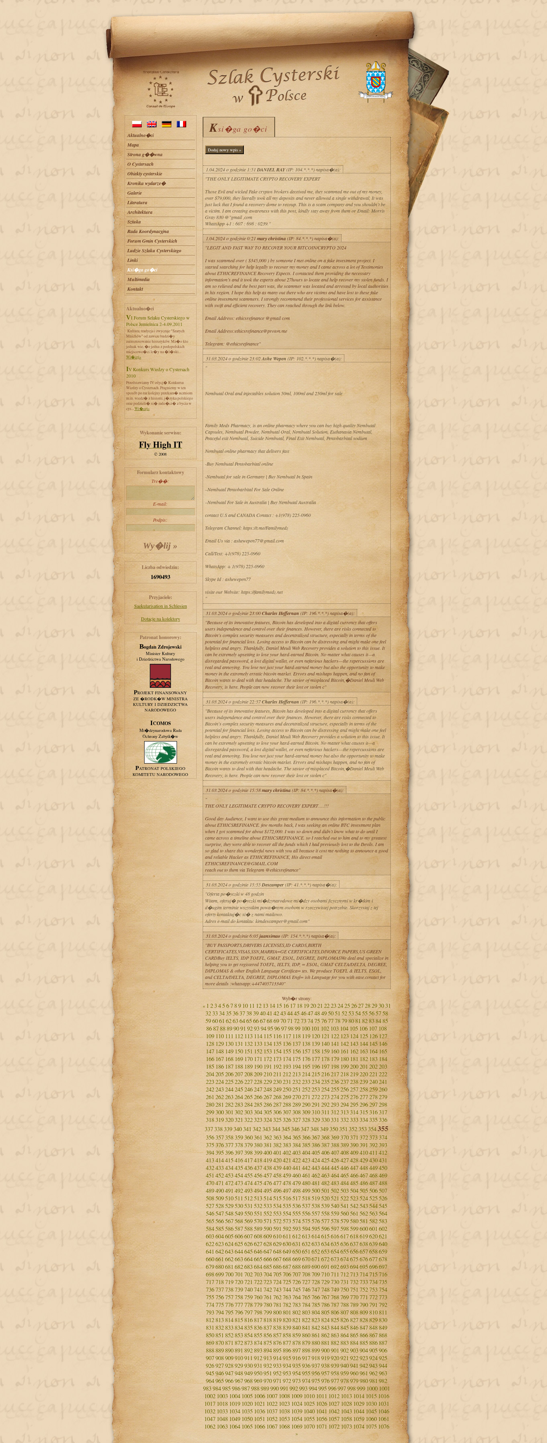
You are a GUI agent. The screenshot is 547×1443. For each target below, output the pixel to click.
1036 (259, 1411)
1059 (358, 1419)
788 (344, 1304)
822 (306, 1320)
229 (267, 1081)
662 (229, 1259)
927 (219, 1365)
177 (316, 1059)
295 (354, 1104)
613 (306, 1236)
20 (313, 1005)
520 (325, 1198)
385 (306, 1145)
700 (229, 1274)
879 (306, 1343)
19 (306, 1005)
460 (296, 1175)
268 (277, 1097)
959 (344, 1373)
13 (265, 1005)
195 (306, 1066)
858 (287, 1335)
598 (344, 1228)
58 (385, 1013)
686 (277, 1266)
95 (270, 1028)
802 (296, 1312)
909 (229, 1358)
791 (373, 1304)
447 (354, 1168)
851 (219, 1335)
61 (222, 1021)
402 (287, 1152)
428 (354, 1160)
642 (219, 1251)
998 (351, 1388)
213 (296, 1074)
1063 (222, 1426)
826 (344, 1320)
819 (277, 1320)
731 (344, 1282)
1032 (209, 1411)
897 (296, 1350)
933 (277, 1365)
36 (235, 1013)
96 (277, 1028)
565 (210, 1221)
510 (229, 1198)
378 (239, 1145)
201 (364, 1066)
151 (248, 1051)
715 (373, 1274)
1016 (383, 1396)
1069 (296, 1426)
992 (294, 1388)
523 (354, 1198)
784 (306, 1304)
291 (316, 1104)
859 (296, 1335)
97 (284, 1028)
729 (325, 1282)
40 (262, 1013)
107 (373, 1028)
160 (335, 1051)
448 (364, 1168)
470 (210, 1183)
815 (239, 1320)
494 (258, 1190)
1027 (334, 1403)
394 (210, 1152)
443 (316, 1168)
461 (306, 1175)
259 (373, 1089)
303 (248, 1112)
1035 (247, 1411)
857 (277, 1335)
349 (324, 1129)
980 (364, 1381)
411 (373, 1152)
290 (306, 1104)
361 (258, 1137)
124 (354, 1036)
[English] (152, 125)
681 (229, 1266)
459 (287, 1175)
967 (239, 1381)
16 (286, 1005)
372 (364, 1137)
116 (277, 1036)
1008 (284, 1396)
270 (296, 1097)
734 (373, 1282)
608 (258, 1236)
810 (373, 1312)
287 (277, 1104)
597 (335, 1228)
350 (334, 1129)
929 (239, 1365)
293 (335, 1104)
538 (316, 1206)
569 (248, 1221)
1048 (222, 1419)
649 (287, 1251)
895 (277, 1350)
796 (239, 1312)
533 (267, 1206)
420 (277, 1160)
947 (229, 1373)
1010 (309, 1396)
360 (248, 1137)
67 (262, 1021)
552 (267, 1213)
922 (354, 1358)
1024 (296, 1403)
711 (335, 1274)
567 (229, 1221)
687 (287, 1266)
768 (335, 1297)
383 (287, 1145)
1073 (346, 1426)
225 (229, 1081)
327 (296, 1119)
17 (293, 1005)
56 (371, 1013)
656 (354, 1251)
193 (287, 1066)
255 (335, 1089)
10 (245, 1005)
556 (306, 1213)
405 (316, 1152)
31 (388, 1005)
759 (248, 1297)
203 (383, 1066)
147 (210, 1051)
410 (364, 1152)
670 (306, 1259)
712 (344, 1274)
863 (335, 1335)
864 (344, 1335)
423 (306, 1160)
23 (333, 1005)
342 (257, 1129)
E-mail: (160, 503)
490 (219, 1190)
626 (248, 1244)
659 (383, 1251)
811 (383, 1312)
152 (258, 1051)
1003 (222, 1396)
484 (344, 1183)
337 (209, 1129)
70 (283, 1021)
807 (344, 1312)
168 (229, 1059)
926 (210, 1365)
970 (267, 1381)
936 (306, 1365)
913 (267, 1358)
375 (210, 1145)
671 (316, 1259)
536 (296, 1206)
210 (267, 1074)
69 (276, 1021)
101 (315, 1028)
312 (335, 1112)
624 (229, 1244)
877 (287, 1343)
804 (316, 1312)
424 (316, 1160)
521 (335, 1198)
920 (335, 1358)
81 (358, 1021)
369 (335, 1137)
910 (239, 1358)
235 (325, 1081)
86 (209, 1028)
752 (364, 1289)
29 (374, 1005)
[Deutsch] (166, 125)
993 (303, 1388)
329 (316, 1119)
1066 (259, 1426)
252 (306, 1089)
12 (258, 1005)
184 (383, 1059)
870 (219, 1343)
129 (219, 1043)
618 (354, 1236)
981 (373, 1381)
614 (316, 1236)
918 (316, 1358)
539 (325, 1206)
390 (354, 1145)
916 (296, 1358)
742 (267, 1289)
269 (287, 1097)
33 (215, 1013)
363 (277, 1137)
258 (364, 1089)
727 (306, 1282)
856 (267, 1335)
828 (364, 1320)
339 (228, 1129)
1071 (321, 1426)
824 (325, 1320)
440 (287, 1168)
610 (277, 1236)
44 (290, 1013)
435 (239, 1168)
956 (316, 1373)
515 (277, 1198)
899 (316, 1350)
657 (364, 1251)
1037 (272, 1411)
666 (267, 1259)
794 (219, 1312)
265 (248, 1097)
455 (248, 1175)
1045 (371, 1411)
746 (306, 1289)
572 (277, 1221)
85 (385, 1021)
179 (335, 1059)
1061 (383, 1419)
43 (283, 1013)
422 (296, 1160)
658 (373, 1251)
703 (258, 1274)
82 (365, 1021)
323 (258, 1119)
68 (269, 1021)
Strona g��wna (145, 154)
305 (267, 1112)
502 (335, 1190)
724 (277, 1282)
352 (353, 1129)
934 (287, 1365)
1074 (358, 1426)
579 (344, 1221)
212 (287, 1074)
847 (364, 1327)
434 (229, 1168)
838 (277, 1327)
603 (210, 1236)
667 (277, 1259)
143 (354, 1043)
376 (219, 1145)
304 (258, 1112)
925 (383, 1358)
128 (210, 1043)
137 (296, 1043)
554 (287, 1213)
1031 (383, 1403)
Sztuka (134, 221)
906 (383, 1350)
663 (239, 1259)
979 (354, 1381)
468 (373, 1175)
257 (354, 1089)
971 (277, 1381)
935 (296, 1365)
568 (239, 1221)
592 (287, 1228)
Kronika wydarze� (146, 183)
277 (364, 1097)
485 (354, 1183)
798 (258, 1312)
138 (306, 1043)
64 (242, 1021)
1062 (209, 1426)
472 (229, 1183)
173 (277, 1059)
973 (296, 1381)
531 (248, 1206)
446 (344, 1168)
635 (335, 1244)
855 (258, 1335)
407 (335, 1152)
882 (335, 1343)
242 (210, 1089)
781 (277, 1304)
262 (219, 1097)
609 (267, 1236)
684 (258, 1266)
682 (239, 1266)
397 (239, 1152)
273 (325, 1097)
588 (248, 1228)
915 (287, 1358)
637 (354, 1244)
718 (219, 1282)
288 (287, 1104)
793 (210, 1312)
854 (248, 1335)
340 (237, 1129)
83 (371, 1021)
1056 (321, 1419)
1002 (209, 1396)
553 (277, 1213)
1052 (272, 1419)
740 (248, 1289)
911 (248, 1358)
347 (305, 1129)
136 (287, 1043)
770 (354, 1297)
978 (344, 1381)
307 (287, 1112)
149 (229, 1051)
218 (344, 1074)
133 (258, 1043)
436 (248, 1168)
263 (229, 1097)
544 (373, 1206)
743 (277, 1289)
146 (383, 1043)
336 (383, 1119)
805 (325, 1312)
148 (219, 1051)
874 (258, 1343)
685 (267, 1266)
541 (344, 1206)
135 (277, 1043)
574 (296, 1221)
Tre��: (160, 481)
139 (316, 1043)
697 (383, 1266)
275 (344, 1097)
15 (279, 1005)
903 (354, 1350)
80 (351, 1021)
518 (306, 1198)
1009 (296, 1396)
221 (373, 1074)
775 (219, 1304)
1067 (272, 1426)
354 (372, 1129)
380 (258, 1145)
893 (258, 1350)
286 (267, 1104)
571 (267, 1221)
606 (239, 1236)
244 (229, 1089)
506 (373, 1190)
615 (325, 1236)
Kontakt (135, 288)
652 (316, 1251)
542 (354, 1206)
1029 (358, 1403)
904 (364, 1350)
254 (325, 1089)
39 (256, 1013)
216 (325, 1074)
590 (267, 1228)
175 (296, 1059)
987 (245, 1388)
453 (229, 1175)
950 (258, 1373)
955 (306, 1373)
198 (335, 1066)
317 (383, 1112)
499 (306, 1190)
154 (277, 1051)
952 (277, 1373)
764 (296, 1297)
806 (335, 1312)
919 (325, 1358)
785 (316, 1304)
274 (335, 1097)
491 (229, 1190)
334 (364, 1119)
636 (344, 1244)
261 (210, 1097)
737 (219, 1289)
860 (306, 1335)
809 (364, 1312)
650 (296, 1251)
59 (208, 1021)
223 (210, 1081)
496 (277, 1190)
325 (277, 1119)
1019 (234, 1403)
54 (358, 1013)
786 (325, 1304)
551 (258, 1213)
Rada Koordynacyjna (148, 231)
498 (296, 1190)
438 (267, 1168)
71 (290, 1021)
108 (382, 1028)
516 (287, 1198)
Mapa (133, 144)
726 (296, 1282)
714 (364, 1274)
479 (296, 1183)
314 (354, 1112)
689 (306, 1266)
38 (249, 1013)
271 (306, 1097)
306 (277, 1112)
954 (296, 1373)
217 (335, 1074)
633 (316, 1244)
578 (335, 1221)
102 (325, 1028)
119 (306, 1036)
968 (248, 1381)
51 (337, 1013)
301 (229, 1112)
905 (373, 1350)
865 (354, 1335)
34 (222, 1013)
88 (222, 1028)
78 (337, 1021)
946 (219, 1373)
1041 (321, 1411)
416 (239, 1160)
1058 (346, 1419)
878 (296, 1343)
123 (344, 1036)
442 (306, 1168)
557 (316, 1213)
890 (229, 1350)
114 (258, 1036)
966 (229, 1381)
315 (364, 1112)
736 (210, 1289)
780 (267, 1304)
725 (287, 1282)
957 (325, 1373)
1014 (358, 1396)
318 (210, 1119)
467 (364, 1175)
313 (344, 1112)
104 (344, 1028)
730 (335, 1282)
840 (296, 1327)
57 (378, 1013)
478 (287, 1183)
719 (229, 1282)
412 (383, 1152)
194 (296, 1066)
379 (248, 1145)
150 (239, 1051)
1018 (222, 1403)
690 (316, 1266)
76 (324, 1021)
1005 (247, 1396)
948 (239, 1373)
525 (373, 1198)
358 (229, 1137)
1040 (309, 1411)
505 (364, 1190)
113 (248, 1036)
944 (383, 1365)
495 (267, 1190)
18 (299, 1005)
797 (248, 1312)
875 (267, 1343)
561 (354, 1213)
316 (373, 1112)
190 (258, 1066)
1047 (209, 1419)
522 (344, 1198)
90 (236, 1028)
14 (272, 1005)
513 (258, 1198)
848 (373, 1327)
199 (344, 1066)
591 (277, 1228)
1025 (309, 1403)
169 (239, 1059)
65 (249, 1021)
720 (239, 1282)
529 (229, 1206)
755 (210, 1297)
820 (287, 1320)
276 (354, 1097)
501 (325, 1190)
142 (344, 1043)
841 (306, 1327)
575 (306, 1221)
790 (364, 1304)
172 (267, 1059)
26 (354, 1005)
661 (219, 1259)
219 (354, 1074)
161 (344, 1051)
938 (325, 1365)
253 (316, 1089)
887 (383, 1343)
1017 (209, 1403)
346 (295, 1129)
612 (296, 1236)
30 (381, 1005)
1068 (284, 1426)
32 (208, 1013)
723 (267, 1282)
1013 (346, 1396)
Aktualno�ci (140, 135)
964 (210, 1381)
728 (316, 1282)
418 (258, 1160)
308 (296, 1112)
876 (277, 1343)
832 (219, 1327)
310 (316, 1112)
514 (267, 1198)
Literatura (137, 202)
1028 (346, 1403)
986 (236, 1388)
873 (248, 1343)
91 (243, 1028)
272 (316, 1097)
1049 (234, 1419)
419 (267, 1160)
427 (344, 1160)
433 (219, 1168)
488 (383, 1183)
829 (373, 1320)
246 (248, 1089)
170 (248, 1059)
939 (335, 1365)
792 (383, 1304)
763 (287, 1297)
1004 (234, 1396)
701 (239, 1274)
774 (210, 1304)
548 (229, 1213)
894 (267, 1350)
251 (296, 1089)
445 (335, 1168)
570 (258, 1221)
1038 (284, 1411)
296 (364, 1104)
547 (219, 1213)
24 (340, 1005)
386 (316, 1145)
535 (287, 1206)
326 (287, 1119)
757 (229, 1297)
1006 (259, 1396)
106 (363, 1028)
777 (239, 1304)
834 (239, 1327)
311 (325, 1112)
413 (210, 1160)
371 (354, 1137)
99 (297, 1028)
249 (277, 1089)
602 (383, 1228)
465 (344, 1175)
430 (373, 1160)
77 (331, 1021)
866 (364, 1335)
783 (296, 1304)
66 (256, 1021)
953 (287, 1373)
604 (219, 1236)
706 (287, 1274)
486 (364, 1183)
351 (343, 1129)
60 (215, 1021)
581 (364, 1221)
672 (325, 1259)
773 (383, 1297)
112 (239, 1036)
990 (274, 1388)
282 (229, 1104)
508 (210, 1198)
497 (287, 1190)
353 (362, 1129)
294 (344, 1104)
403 (296, 1152)
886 (373, 1343)
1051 (259, 1419)
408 (344, 1152)
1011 (321, 1396)
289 (296, 1104)
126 (373, 1036)
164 (373, 1051)
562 (364, 1213)
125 (364, 1036)
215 (316, 1074)
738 (229, 1289)
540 (335, 1206)
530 (239, 1206)
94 (263, 1028)
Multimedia (138, 279)
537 (306, 1206)
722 (258, 1282)
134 (267, 1043)
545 (383, 1206)
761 (267, 1297)
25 (347, 1005)
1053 (284, 1419)
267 (267, 1097)
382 (277, 1145)
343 (266, 1129)
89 (229, 1028)
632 (306, 1244)
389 (344, 1145)
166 (210, 1059)
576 (316, 1221)
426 (335, 1160)
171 (258, 1059)
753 (373, 1289)
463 (325, 1175)
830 (383, 1320)
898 (306, 1350)
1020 (247, 1403)
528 (219, 1206)
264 (239, 1097)
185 (210, 1066)
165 (383, 1051)
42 (276, 1013)
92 (250, 1028)
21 (320, 1005)
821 (296, 1320)
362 (267, 1137)
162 (354, 1051)
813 (219, 1320)
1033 (222, 1411)
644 (239, 1251)
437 (258, 1168)
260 (383, 1089)
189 (248, 1066)
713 (354, 1274)
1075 (371, 1426)
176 (306, 1059)
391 (364, 1145)
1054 (296, 1419)
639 (373, 1244)
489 (210, 1190)
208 (248, 1074)
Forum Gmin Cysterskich (152, 240)
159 (325, 1051)
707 (296, 1274)
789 (354, 1304)
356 (210, 1137)
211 (277, 1074)
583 (383, 1221)
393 (383, 1145)
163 (364, 1051)
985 (226, 1388)
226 (239, 1081)
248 (267, 1089)
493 (248, 1190)
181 (354, 1059)
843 (325, 1327)
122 (335, 1036)
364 (287, 1137)
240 (373, 1081)
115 (267, 1036)
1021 (259, 1403)
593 (296, 1228)
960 (354, 1373)
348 (314, 1129)
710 (325, 1274)
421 (287, 1160)
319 (219, 1119)
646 (258, 1251)
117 (287, 1036)
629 (277, 1244)
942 (364, 1365)
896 (287, 1350)
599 (354, 1228)
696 (373, 1266)
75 (317, 1021)
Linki (132, 260)
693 (344, 1266)
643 (229, 1251)
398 (248, 1152)
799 (267, 1312)
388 (335, 1145)
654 (335, 1251)
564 (383, 1213)
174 (287, 1059)
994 (313, 1388)
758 (239, 1297)
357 (219, 1137)
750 (344, 1289)
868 (383, 1335)
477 (277, 1183)
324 (267, 1119)
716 (383, 1274)
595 (316, 1228)
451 (210, 1175)
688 (296, 1266)
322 (248, 1119)
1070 (309, 1426)
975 (316, 1381)
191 (267, 1066)
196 (316, 1066)
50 (331, 1013)
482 (325, 1183)
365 (296, 1137)
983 (207, 1388)
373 (373, 1137)
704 (267, 1274)
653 (325, 1251)
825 (335, 1320)
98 (291, 1028)
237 (344, 1081)
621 (383, 1236)
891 (239, 1350)
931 (258, 1365)
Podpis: (160, 520)
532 (258, 1206)
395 (219, 1152)
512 (248, 1198)
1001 (384, 1388)
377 (229, 1145)
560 (344, 1213)
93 (256, 1028)
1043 (346, 1411)
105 (354, 1028)
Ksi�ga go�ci (142, 269)
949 (248, 1373)
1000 (372, 1388)
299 (210, 1112)
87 (216, 1028)
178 (325, 1059)
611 (287, 1236)
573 (287, 1221)
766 (316, 1297)
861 (316, 1335)
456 (258, 1175)
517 (296, 1198)
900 (325, 1350)
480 (306, 1183)
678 (383, 1259)
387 (325, 1145)
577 (325, 1221)
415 (229, 1160)
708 (306, 1274)
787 (335, 1304)
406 (325, 1152)
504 (354, 1190)
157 (306, 1051)
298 (383, 1104)
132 (248, 1043)
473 (239, 1183)
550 (248, 1213)
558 (325, 1213)
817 (258, 1320)
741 (258, 1289)
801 (287, 1312)
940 (344, 1365)
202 (373, 1066)
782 (287, 1304)
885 (364, 1343)
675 (354, 1259)
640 (383, 1244)
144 (364, 1043)
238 (354, 1081)
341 (247, 1129)
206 (229, 1074)
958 (335, 1373)
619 (364, 1236)
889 (219, 1350)
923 (364, 1358)
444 (325, 1168)
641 (210, 1251)
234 (316, 1081)
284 (248, 1104)
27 (361, 1005)
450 (383, 1168)
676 (364, 1259)
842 (316, 1327)
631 (296, 1244)
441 (296, 1168)
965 (219, 1381)
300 (219, 1112)
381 (267, 1145)
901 (335, 1350)
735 (383, 1282)
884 (354, 1343)
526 (383, 1198)
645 (248, 1251)
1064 (234, 1426)
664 (248, 1259)
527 (210, 1206)
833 (229, 1327)
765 (306, 1297)
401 (277, 1152)
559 (335, 1213)
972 (287, 1381)
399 (258, 1152)
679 (210, 1266)
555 (296, 1213)
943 (373, 1365)
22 (327, 1005)
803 (306, 1312)
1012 (334, 1396)
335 (373, 1119)
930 (248, 1365)
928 (229, 1365)
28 (367, 1005)
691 (325, 1266)
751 (354, 1289)
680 (219, 1266)
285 (258, 1104)
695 (364, 1266)
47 (310, 1013)
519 (316, 1198)
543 (364, 1206)
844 (335, 1327)
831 (210, 1327)
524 (364, 1198)
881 (325, 1343)
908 (219, 1358)
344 (276, 1129)
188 (239, 1066)
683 (248, 1266)
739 (239, 1289)
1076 (383, 1426)
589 (258, 1228)
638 (364, 1244)
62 (228, 1021)
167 (219, 1059)
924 (373, 1358)
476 (267, 1183)
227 (248, 1081)
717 (210, 1282)
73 (303, 1021)
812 (210, 1320)
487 (373, 1183)
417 (248, 1160)
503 (344, 1190)
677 (373, 1259)
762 (277, 1297)
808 (354, 1312)
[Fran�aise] (181, 125)
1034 (234, 1411)
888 (210, 1350)
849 (383, 1327)
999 (361, 1388)
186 (219, 1066)
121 (325, 1036)
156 (296, 1051)
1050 (247, 1419)
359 (239, 1137)
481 (316, 1183)
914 (277, 1358)
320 (229, 1119)
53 (351, 1013)
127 (383, 1036)
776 (229, 1304)
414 (219, 1160)
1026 (321, 1403)
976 (325, 1381)
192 (277, 1066)
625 (239, 1244)
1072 (334, 1426)
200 (354, 1066)
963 (383, 1373)
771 (364, 1297)
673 (335, 1259)
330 (325, 1119)
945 (210, 1373)
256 (344, 1089)
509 (219, 1198)
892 (248, 1350)
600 (364, 1228)
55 (365, 1013)
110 (219, 1036)
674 (344, 1259)
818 (267, 1320)
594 (306, 1228)
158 (316, 1051)
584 (210, 1228)
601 (373, 1228)
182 (364, 1059)
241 (383, 1081)
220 (364, 1074)
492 (239, 1190)
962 (373, 1373)
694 (354, 1266)
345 (286, 1129)
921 (344, 1358)
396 (229, 1152)
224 (219, 1081)
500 (316, 1190)
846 (354, 1327)
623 (219, 1244)
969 (258, 1381)
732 (354, 1282)
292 (325, 1104)
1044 (358, 1411)
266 (258, 1097)
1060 (371, 1419)
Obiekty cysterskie (144, 173)
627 (258, 1244)
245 (239, 1089)
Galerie (134, 192)
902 (344, 1350)
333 (354, 1119)
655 (344, 1251)
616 (335, 1236)
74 (310, 1021)
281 (219, 1104)
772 (373, 1297)
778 (248, 1304)
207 (239, 1074)
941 (354, 1365)
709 (316, 1274)
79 (344, 1021)
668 (287, 1259)
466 (354, 1175)
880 (316, 1343)
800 (277, 1312)
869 (210, 1343)
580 (354, 1221)
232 (296, 1081)
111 (229, 1036)
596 (325, 1228)
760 (258, 1297)
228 (258, 1081)
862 (325, 1335)
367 (316, 1137)
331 (335, 1119)
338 (218, 1129)
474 (248, 1183)
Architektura (140, 212)
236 (335, 1081)
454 (239, 1175)
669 (296, 1259)
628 (267, 1244)
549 (239, 1213)
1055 (309, 1419)
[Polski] (137, 125)
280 (210, 1104)
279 (383, 1097)
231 (287, 1081)
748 (325, 1289)
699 (219, 1274)
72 (297, 1021)
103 (334, 1028)
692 (335, 1266)
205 (219, 1074)
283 (239, 1104)
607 (248, 1236)
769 (344, 1297)
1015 (371, 1396)
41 (269, 1013)
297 (373, 1104)
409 (354, 1152)
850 (210, 1335)
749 (335, 1289)
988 (255, 1388)
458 (277, 1175)
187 (229, 1066)
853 (239, 1335)
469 (383, 1175)
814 (229, 1320)
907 (210, 1358)
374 (383, 1137)
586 (229, 1228)
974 (306, 1381)
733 (364, 1282)
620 (373, 1236)
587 (239, 1228)
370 (344, 1137)
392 (373, 1145)
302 (239, 1112)
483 (335, 1183)
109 (210, 1036)
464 (335, 1175)
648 (277, 1251)
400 (267, 1152)
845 (344, 1327)
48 (317, 1013)
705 (277, 1274)
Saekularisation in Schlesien (160, 606)
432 (210, 1168)
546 (210, 1213)
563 (373, 1213)
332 (344, 1119)
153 (267, 1051)
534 (277, 1206)
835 (248, 1327)
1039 (296, 1411)
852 (229, 1335)
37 (242, 1013)
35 (228, 1013)
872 (239, 1343)
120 (316, 1036)
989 (265, 1388)
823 (316, 1320)
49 (324, 1013)
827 (354, 1320)
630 (287, 1244)
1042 (334, 1411)
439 (277, 1168)
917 (306, 1358)
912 (258, 1358)
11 (252, 1005)
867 (373, 1335)
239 (364, 1081)
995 (322, 1388)
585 (219, 1228)
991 (284, 1388)
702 (248, 1274)
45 (297, 1013)
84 (378, 1021)
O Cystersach (140, 164)
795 (229, 1312)
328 (306, 1119)
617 (344, 1236)
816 (248, 1320)
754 (383, 1289)
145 (373, 1043)
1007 (272, 1396)
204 (210, 1074)
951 (267, 1373)
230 (277, 1081)
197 (325, 1066)
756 (219, 1297)
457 (267, 1175)
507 (383, 1190)
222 (383, 1074)
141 (335, 1043)
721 (248, 1282)
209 (258, 1074)
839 (287, 1327)
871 (229, 1343)
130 (229, 1043)
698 (210, 1274)
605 (229, 1236)
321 (239, 1119)
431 (383, 1160)
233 (306, 1081)
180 (344, 1059)
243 (219, 1089)
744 (287, 1289)
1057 (334, 1419)
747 (316, 1289)
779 (258, 1304)
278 (373, 1097)
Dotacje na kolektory (160, 618)
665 (258, 1259)
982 (383, 1381)
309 (306, 1112)
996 (332, 1388)
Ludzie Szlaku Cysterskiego (154, 250)
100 (306, 1028)
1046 (383, 1411)
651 (306, 1251)
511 (239, 1198)
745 (296, 1289)
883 (344, 1343)
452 (219, 1175)
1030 (371, 1403)
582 (373, 1221)
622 (210, 1244)
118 (296, 1036)
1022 (272, 1403)
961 (364, 1373)
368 (325, 1137)
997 (342, 1388)
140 (325, 1043)
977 (335, 1381)
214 (306, 1074)
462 (316, 1175)
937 (316, 1365)
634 (325, 1244)
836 (258, 1327)
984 (217, 1388)
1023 (284, 1403)
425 (325, 1160)
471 (219, 1183)
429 (364, 1160)
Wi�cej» (133, 357)
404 (306, 1152)
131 (239, 1043)
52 (344, 1013)
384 (296, 1145)
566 (219, 1221)
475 (258, 1183)
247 (258, 1089)
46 (303, 1013)
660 (210, 1259)
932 (267, 1365)
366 (306, 1137)
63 (235, 1021)
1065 (247, 1426)
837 (267, 1327)
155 (287, 1051)
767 (325, 1297)
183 (373, 1059)
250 (287, 1089)
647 (267, 1251)
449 (373, 1168)
